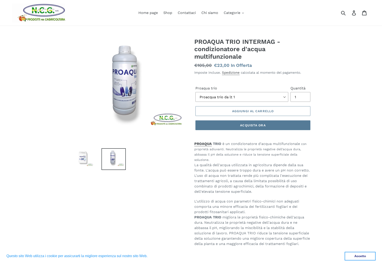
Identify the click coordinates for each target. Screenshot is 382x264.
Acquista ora (252, 125)
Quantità (298, 88)
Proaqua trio (206, 88)
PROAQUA (203, 144)
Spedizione (231, 73)
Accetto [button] (360, 256)
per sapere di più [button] (162, 256)
